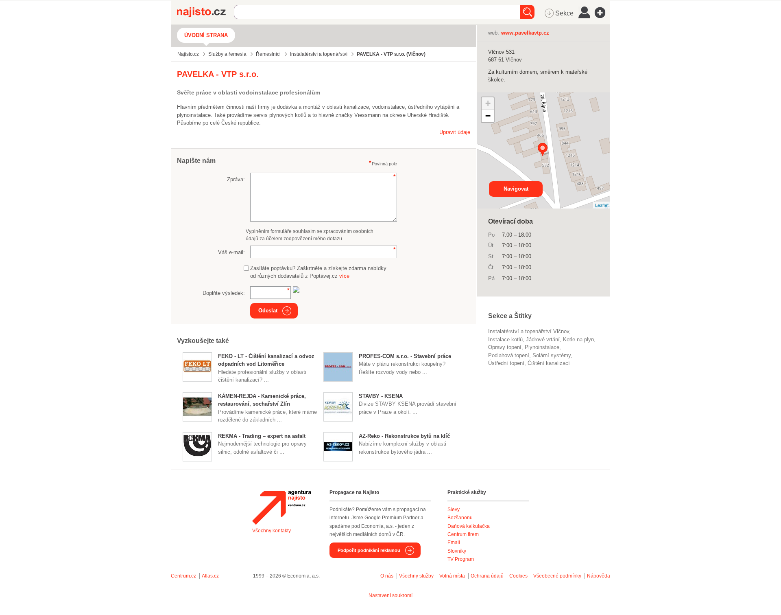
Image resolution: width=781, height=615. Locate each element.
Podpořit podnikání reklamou (369, 550)
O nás (386, 576)
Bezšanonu (460, 518)
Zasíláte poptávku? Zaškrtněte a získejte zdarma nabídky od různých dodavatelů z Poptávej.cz (318, 272)
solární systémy (551, 355)
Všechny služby (417, 576)
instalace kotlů (505, 339)
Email (453, 542)
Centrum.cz (183, 576)
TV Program (460, 559)
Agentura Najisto (281, 507)
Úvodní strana (206, 35)
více (344, 276)
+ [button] (488, 103)
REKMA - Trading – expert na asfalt (261, 436)
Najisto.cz (205, 12)
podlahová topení (508, 355)
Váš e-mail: (231, 252)
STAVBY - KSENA (381, 396)
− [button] (488, 116)
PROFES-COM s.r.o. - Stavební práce (405, 356)
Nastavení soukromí (390, 595)
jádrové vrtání (543, 339)
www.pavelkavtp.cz (525, 33)
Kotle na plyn (578, 339)
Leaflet (602, 205)
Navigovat (516, 189)
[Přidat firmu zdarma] (602, 13)
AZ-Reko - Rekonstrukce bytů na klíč (404, 436)
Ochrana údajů (487, 576)
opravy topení (504, 347)
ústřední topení (506, 363)
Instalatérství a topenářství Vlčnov (528, 331)
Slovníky (456, 551)
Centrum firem (463, 534)
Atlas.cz (210, 576)
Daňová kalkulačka (468, 526)
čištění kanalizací (549, 363)
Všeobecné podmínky (557, 576)
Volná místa (452, 576)
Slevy (453, 509)
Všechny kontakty (271, 531)
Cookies (518, 576)
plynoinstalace (542, 347)
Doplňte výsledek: (224, 293)
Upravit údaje (454, 132)
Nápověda (598, 576)
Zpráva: (236, 179)
